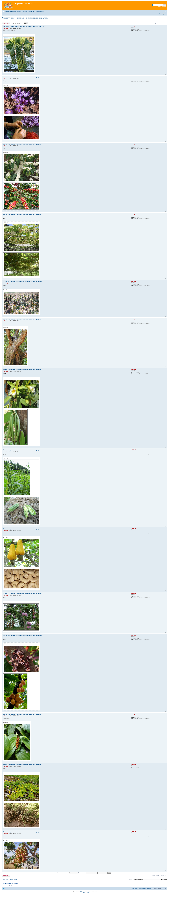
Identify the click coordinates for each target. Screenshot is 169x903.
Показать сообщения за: (63, 872)
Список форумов (8, 11)
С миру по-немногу (39, 11)
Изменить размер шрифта (165, 11)
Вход (165, 14)
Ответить (4, 22)
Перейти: (130, 879)
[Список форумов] (8, 5)
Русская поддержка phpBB (84, 892)
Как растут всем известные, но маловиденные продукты (25, 18)
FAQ (161, 14)
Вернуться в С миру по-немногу (10, 879)
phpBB (81, 891)
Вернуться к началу (165, 74)
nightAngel (10, 19)
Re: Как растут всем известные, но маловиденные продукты (22, 77)
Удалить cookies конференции (146, 888)
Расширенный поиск (161, 6)
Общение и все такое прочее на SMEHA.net (23, 11)
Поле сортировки (82, 872)
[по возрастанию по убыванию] (104, 872)
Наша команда (135, 888)
